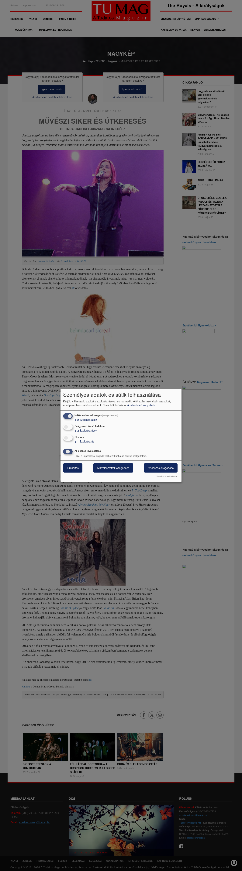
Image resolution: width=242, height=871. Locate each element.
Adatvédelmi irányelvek (141, 405)
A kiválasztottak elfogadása (113, 468)
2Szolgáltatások (85, 420)
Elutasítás (73, 468)
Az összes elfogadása (161, 468)
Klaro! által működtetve (167, 476)
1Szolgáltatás (84, 441)
